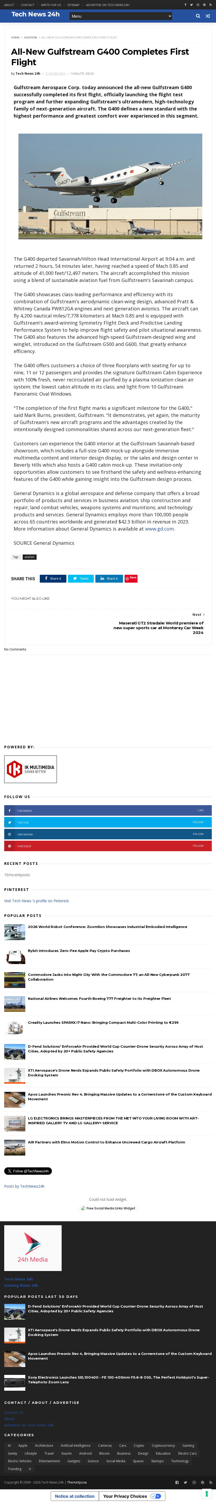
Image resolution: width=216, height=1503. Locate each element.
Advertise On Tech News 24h (29, 1425)
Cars (122, 1445)
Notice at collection (75, 1496)
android (85, 1453)
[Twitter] (185, 1482)
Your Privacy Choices (125, 1496)
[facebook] (185, 5)
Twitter (110, 822)
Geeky (12, 1453)
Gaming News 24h (21, 1285)
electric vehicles (19, 1461)
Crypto (139, 1445)
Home (15, 37)
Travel (49, 1453)
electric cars (187, 1453)
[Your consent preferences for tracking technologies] (207, 1494)
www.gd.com (159, 529)
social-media (115, 1461)
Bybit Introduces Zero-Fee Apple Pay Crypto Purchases (79, 951)
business (123, 1453)
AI (9, 1445)
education (163, 1453)
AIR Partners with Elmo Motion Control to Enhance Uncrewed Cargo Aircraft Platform (106, 1142)
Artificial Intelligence (76, 1445)
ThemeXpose (77, 1482)
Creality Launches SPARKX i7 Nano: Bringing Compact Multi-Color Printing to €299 (103, 1022)
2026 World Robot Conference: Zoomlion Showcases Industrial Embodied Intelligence (107, 927)
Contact (28, 5)
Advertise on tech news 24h (107, 5)
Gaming (188, 1445)
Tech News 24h (18, 1279)
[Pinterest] (204, 5)
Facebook (110, 810)
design (143, 1453)
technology (180, 1461)
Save (133, 577)
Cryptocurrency (163, 1445)
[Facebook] (177, 1482)
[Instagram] (198, 5)
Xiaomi (66, 1453)
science (93, 1461)
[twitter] (191, 5)
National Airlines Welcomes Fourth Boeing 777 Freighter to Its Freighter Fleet (99, 998)
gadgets (73, 1461)
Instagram (110, 834)
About (9, 5)
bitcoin (104, 1453)
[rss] (210, 5)
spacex (138, 1461)
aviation (30, 37)
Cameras (105, 1445)
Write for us (51, 5)
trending (14, 1469)
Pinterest (110, 846)
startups (157, 1461)
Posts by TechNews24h (24, 1186)
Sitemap (73, 5)
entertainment (49, 1461)
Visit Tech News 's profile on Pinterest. (37, 900)
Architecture (44, 1445)
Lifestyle (31, 1453)
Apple (22, 1445)
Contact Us (13, 1412)
